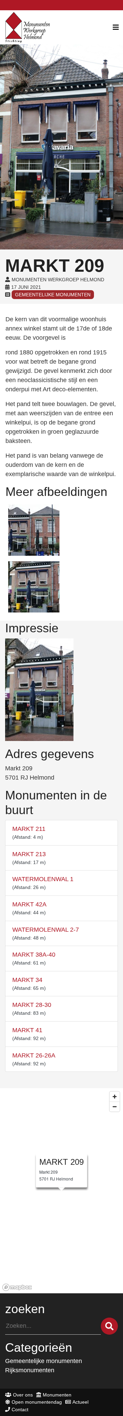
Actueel (80, 1402)
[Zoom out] (115, 1106)
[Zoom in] (115, 1097)
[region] (61, 1190)
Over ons (23, 1395)
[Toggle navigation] (116, 27)
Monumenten (57, 1395)
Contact (20, 1409)
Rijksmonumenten (29, 1370)
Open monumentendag (37, 1402)
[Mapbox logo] (17, 1287)
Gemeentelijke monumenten (53, 294)
